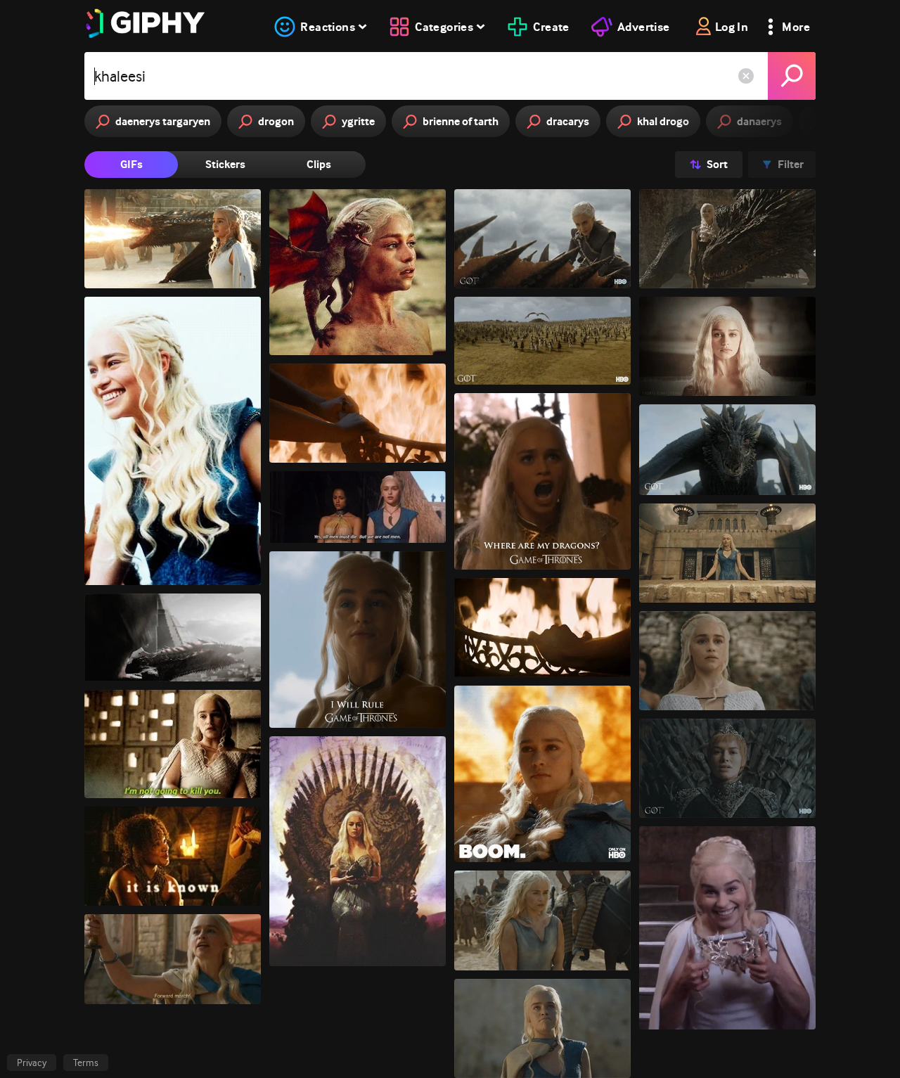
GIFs (131, 164)
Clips (319, 164)
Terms (85, 1062)
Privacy (31, 1062)
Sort (717, 164)
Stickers (225, 164)
